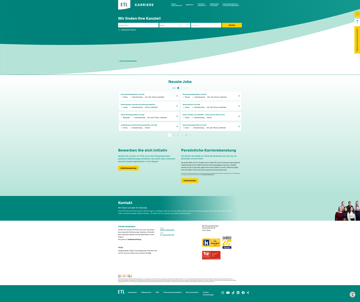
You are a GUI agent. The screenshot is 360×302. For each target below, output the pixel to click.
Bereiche (189, 5)
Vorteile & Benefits (202, 4)
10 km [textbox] (179, 25)
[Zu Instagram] (222, 293)
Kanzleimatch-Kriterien (128, 30)
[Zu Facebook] (243, 293)
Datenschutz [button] (146, 292)
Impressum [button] (132, 292)
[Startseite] (121, 291)
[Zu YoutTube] (228, 293)
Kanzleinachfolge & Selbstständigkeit (231, 4)
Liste (174, 88)
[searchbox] (205, 25)
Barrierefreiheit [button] (192, 292)
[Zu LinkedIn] (238, 293)
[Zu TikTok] (233, 293)
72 (186, 135)
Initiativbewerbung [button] (128, 168)
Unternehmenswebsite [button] (173, 292)
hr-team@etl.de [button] (167, 235)
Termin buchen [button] (189, 181)
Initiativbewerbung (128, 61)
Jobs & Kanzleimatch (176, 4)
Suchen (232, 25)
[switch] (179, 88)
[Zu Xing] (248, 293)
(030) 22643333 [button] (167, 230)
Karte (186, 88)
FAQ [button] (157, 292)
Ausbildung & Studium (214, 4)
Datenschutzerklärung (208, 174)
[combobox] (183, 25)
